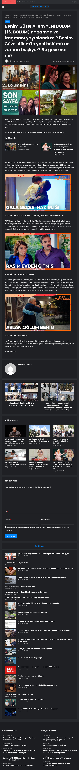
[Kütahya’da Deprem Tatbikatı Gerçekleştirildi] (10, 651)
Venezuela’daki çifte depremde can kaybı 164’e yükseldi (39, 667)
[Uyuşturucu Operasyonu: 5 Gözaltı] (10, 679)
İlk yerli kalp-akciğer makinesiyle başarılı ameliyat (36, 621)
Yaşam (15, 15)
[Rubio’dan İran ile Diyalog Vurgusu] (10, 660)
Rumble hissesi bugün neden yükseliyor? (20, 587)
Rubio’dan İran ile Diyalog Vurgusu (30, 658)
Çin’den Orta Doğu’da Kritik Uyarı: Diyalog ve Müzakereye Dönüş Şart (43, 554)
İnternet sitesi (45, 519)
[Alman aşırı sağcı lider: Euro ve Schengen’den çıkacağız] (10, 606)
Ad (6, 512)
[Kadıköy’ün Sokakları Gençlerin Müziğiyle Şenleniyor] (63, 431)
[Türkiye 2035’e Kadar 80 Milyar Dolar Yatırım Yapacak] (10, 712)
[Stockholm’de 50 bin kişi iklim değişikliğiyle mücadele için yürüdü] (10, 580)
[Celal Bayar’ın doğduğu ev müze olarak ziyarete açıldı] (39, 431)
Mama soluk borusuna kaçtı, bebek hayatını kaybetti (37, 685)
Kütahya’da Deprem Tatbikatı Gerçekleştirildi (35, 649)
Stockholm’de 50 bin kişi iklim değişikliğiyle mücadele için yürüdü (42, 577)
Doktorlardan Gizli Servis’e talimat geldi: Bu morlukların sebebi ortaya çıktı (40, 2)
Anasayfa (9, 15)
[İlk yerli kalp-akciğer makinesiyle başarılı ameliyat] (10, 624)
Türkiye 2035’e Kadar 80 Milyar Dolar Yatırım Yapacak (38, 709)
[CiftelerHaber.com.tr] (39, 6)
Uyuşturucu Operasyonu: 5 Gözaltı (31, 676)
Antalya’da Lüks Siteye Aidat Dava (31, 700)
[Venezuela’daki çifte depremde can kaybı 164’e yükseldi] (10, 670)
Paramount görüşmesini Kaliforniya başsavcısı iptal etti (26, 592)
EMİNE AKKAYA (13, 61)
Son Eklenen (39, 546)
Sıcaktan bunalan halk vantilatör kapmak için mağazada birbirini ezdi (44, 630)
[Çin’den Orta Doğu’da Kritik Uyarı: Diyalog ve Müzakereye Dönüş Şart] (10, 556)
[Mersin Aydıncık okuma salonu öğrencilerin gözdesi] (15, 455)
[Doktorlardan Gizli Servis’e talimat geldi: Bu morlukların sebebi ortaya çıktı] (10, 571)
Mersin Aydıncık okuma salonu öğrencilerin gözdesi (15, 463)
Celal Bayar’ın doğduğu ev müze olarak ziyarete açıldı (39, 440)
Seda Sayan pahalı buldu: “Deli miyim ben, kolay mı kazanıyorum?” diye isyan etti (62, 465)
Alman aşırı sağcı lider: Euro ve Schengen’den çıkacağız (38, 603)
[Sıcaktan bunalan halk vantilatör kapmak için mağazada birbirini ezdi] (10, 633)
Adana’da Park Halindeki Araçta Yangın (32, 612)
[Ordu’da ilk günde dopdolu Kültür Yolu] (10, 146)
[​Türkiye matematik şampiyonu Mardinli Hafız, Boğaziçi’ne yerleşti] (39, 455)
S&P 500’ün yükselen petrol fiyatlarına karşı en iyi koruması (27, 598)
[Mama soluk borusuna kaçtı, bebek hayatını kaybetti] (10, 688)
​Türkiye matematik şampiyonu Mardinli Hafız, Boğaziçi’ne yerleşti (38, 464)
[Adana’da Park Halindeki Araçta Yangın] (10, 615)
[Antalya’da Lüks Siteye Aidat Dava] (10, 702)
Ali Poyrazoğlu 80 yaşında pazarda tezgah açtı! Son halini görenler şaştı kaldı (14, 441)
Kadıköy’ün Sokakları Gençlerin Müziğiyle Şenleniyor (61, 441)
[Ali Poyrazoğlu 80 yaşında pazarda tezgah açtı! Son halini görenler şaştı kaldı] (15, 431)
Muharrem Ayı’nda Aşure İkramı (16, 563)
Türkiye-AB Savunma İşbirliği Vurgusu (19, 694)
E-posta (8, 519)
